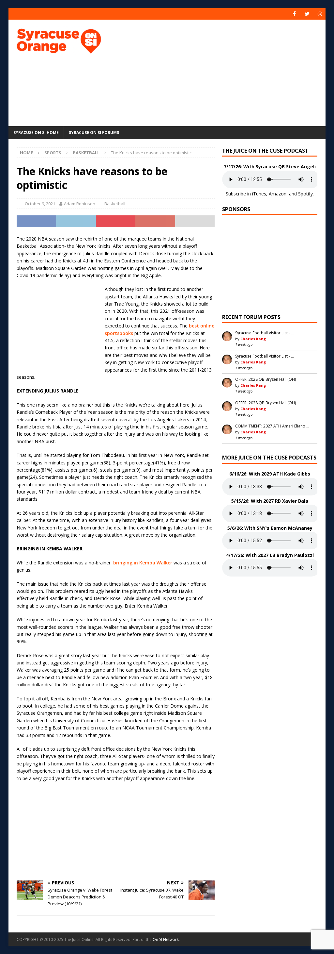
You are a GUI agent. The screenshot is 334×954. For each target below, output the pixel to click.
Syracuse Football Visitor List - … (264, 333)
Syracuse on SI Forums (94, 132)
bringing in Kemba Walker (142, 563)
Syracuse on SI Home (36, 132)
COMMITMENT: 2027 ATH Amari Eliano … (272, 426)
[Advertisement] (225, 72)
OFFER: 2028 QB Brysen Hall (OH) (265, 379)
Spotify (305, 194)
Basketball (114, 204)
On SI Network (166, 939)
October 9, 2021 (40, 204)
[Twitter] (307, 14)
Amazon (277, 194)
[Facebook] (294, 14)
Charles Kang (253, 338)
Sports (52, 153)
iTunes (259, 194)
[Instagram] (320, 14)
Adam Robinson (79, 204)
